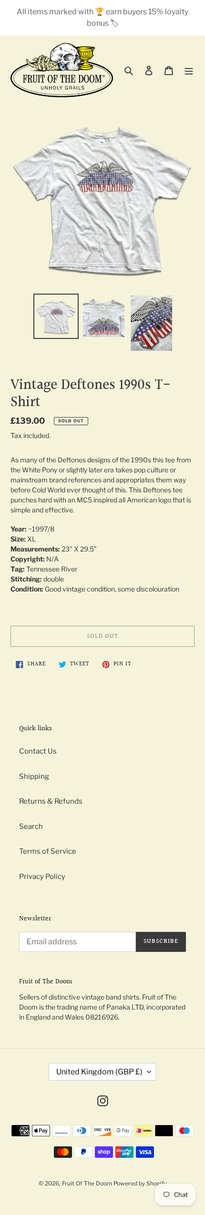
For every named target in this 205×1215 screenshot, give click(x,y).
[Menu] (189, 70)
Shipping (34, 776)
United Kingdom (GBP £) (99, 1071)
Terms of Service (47, 851)
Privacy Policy (42, 876)
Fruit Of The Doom (87, 1183)
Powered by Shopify (140, 1183)
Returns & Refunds (50, 801)
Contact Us (38, 751)
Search (31, 826)
